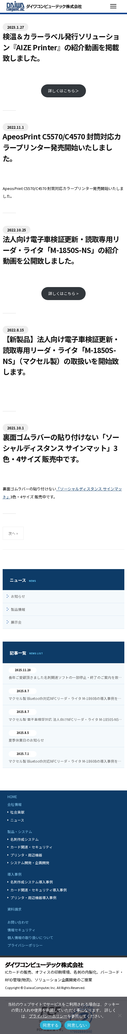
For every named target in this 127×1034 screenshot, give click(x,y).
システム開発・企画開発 (29, 862)
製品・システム (19, 831)
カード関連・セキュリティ (31, 846)
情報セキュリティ (21, 929)
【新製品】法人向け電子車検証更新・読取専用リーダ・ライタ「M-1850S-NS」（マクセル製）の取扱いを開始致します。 (61, 355)
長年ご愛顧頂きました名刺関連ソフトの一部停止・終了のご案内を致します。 (65, 677)
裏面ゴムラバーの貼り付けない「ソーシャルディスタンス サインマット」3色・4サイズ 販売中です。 (61, 448)
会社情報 (14, 804)
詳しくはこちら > (63, 293)
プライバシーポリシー (25, 945)
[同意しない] (120, 1015)
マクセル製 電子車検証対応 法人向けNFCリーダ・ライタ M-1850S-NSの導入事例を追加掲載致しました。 (65, 719)
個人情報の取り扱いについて (30, 937)
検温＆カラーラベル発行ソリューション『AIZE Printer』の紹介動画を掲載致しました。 (61, 47)
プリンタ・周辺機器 (26, 854)
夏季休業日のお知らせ (26, 740)
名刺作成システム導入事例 (31, 881)
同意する (50, 1025)
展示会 (16, 621)
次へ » (13, 533)
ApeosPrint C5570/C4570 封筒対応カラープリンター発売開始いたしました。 (62, 147)
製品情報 (18, 609)
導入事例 (14, 874)
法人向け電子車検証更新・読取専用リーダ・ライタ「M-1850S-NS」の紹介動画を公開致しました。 (61, 250)
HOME (12, 796)
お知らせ (18, 596)
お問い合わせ (18, 922)
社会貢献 (17, 811)
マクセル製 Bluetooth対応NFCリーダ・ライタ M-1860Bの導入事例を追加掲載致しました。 (65, 698)
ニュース (17, 819)
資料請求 (14, 908)
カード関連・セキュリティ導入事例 (38, 889)
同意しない (77, 1025)
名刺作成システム (24, 839)
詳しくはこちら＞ (63, 91)
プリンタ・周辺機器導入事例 (33, 897)
